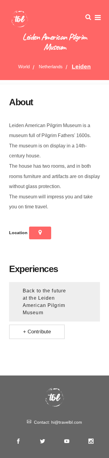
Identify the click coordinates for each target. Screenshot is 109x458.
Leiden (81, 66)
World (24, 66)
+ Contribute (37, 332)
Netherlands (51, 66)
